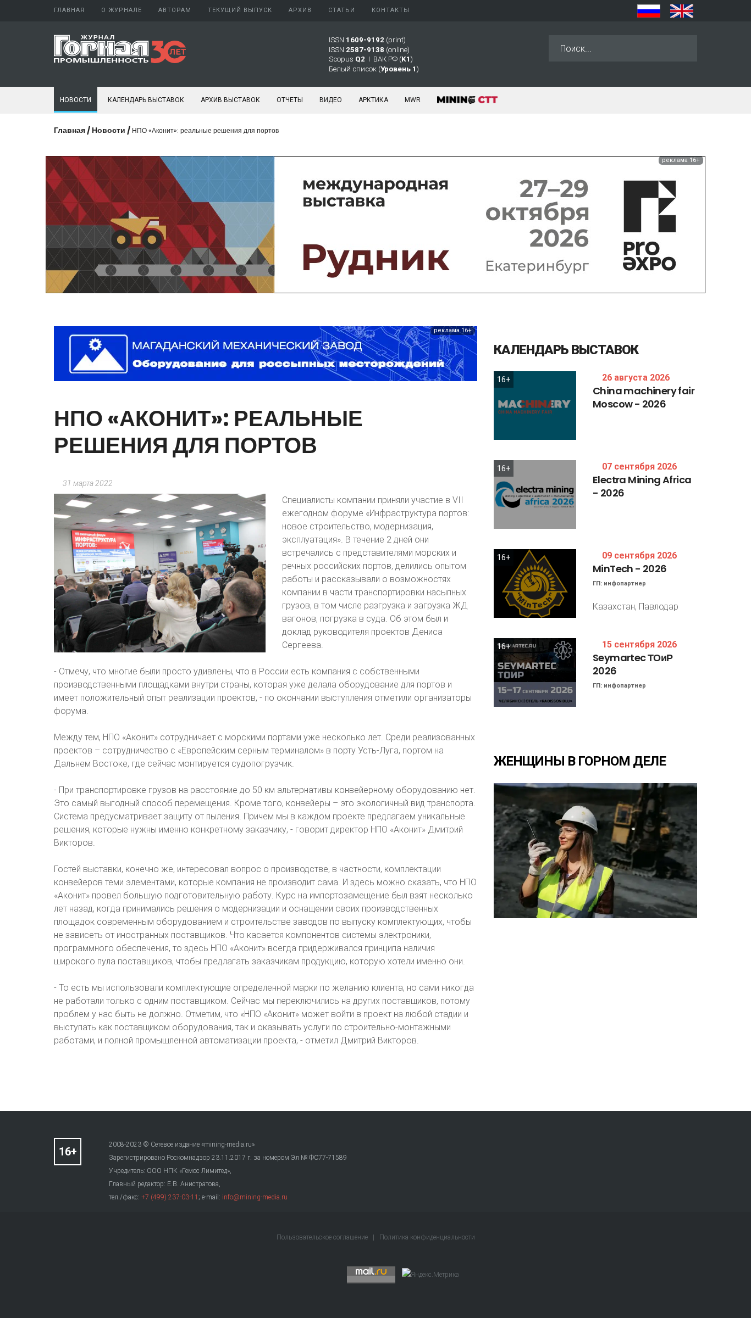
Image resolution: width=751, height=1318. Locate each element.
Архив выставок (230, 100)
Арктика (373, 100)
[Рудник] (375, 224)
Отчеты (290, 100)
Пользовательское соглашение (323, 1237)
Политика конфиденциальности (427, 1237)
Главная (69, 130)
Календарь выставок (146, 100)
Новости (75, 100)
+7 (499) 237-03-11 (169, 1197)
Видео (330, 100)
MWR (413, 100)
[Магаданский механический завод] (265, 353)
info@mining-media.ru (255, 1197)
